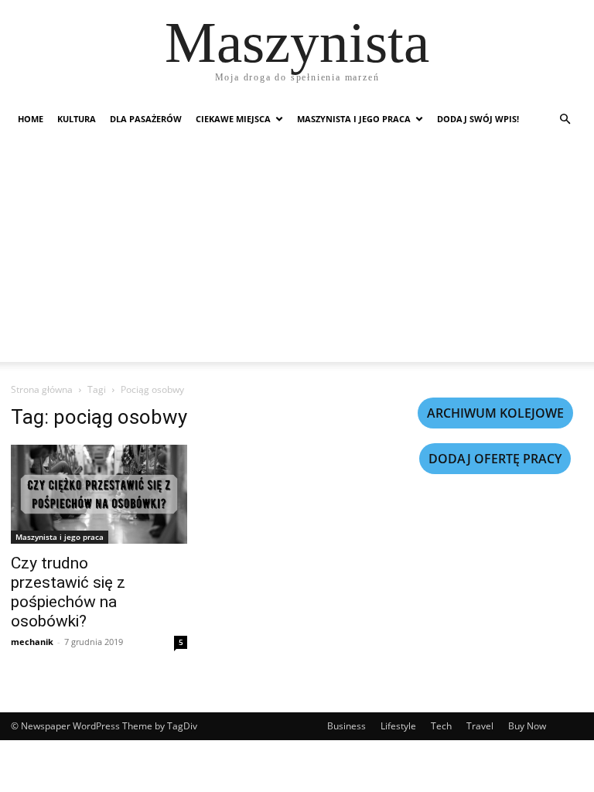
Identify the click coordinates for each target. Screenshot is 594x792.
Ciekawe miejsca (233, 119)
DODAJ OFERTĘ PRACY (495, 458)
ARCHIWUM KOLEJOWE (495, 413)
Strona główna (42, 389)
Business (346, 725)
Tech (441, 725)
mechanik (32, 641)
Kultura (76, 119)
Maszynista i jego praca (354, 119)
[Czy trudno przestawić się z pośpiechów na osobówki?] (99, 494)
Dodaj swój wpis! (478, 119)
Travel (479, 725)
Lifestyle (398, 725)
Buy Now (527, 725)
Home (30, 119)
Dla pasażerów (146, 119)
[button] (564, 119)
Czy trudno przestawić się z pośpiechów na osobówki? (68, 592)
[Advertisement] (297, 253)
